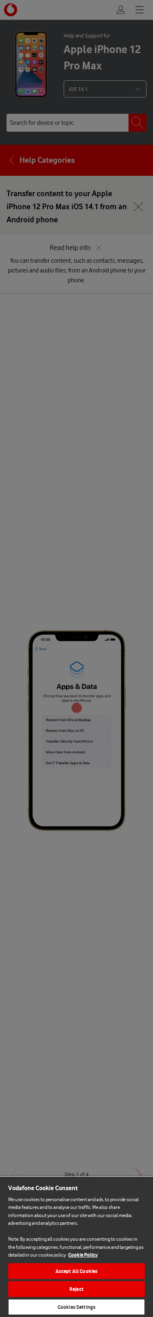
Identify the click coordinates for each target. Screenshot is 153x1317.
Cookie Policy (83, 1255)
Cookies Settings (76, 1307)
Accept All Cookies (76, 1271)
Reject (76, 1289)
